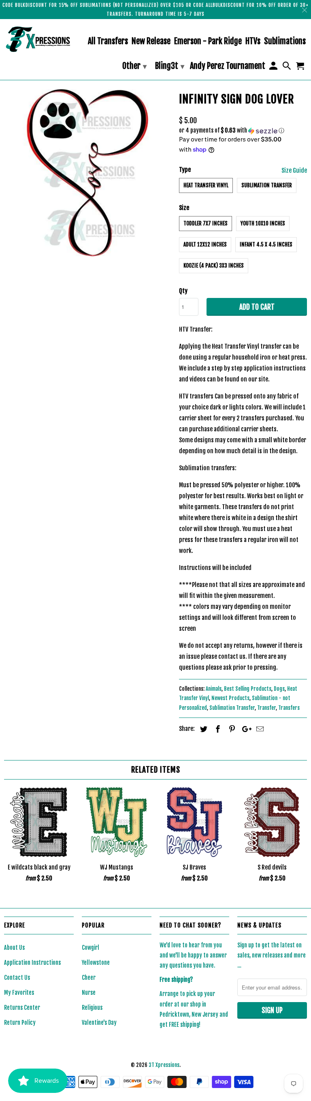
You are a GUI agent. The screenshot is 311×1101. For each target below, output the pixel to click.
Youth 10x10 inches (263, 223)
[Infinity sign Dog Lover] (87, 172)
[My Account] (274, 67)
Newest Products (230, 698)
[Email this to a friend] (258, 728)
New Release (151, 41)
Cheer (89, 977)
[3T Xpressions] (39, 39)
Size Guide (294, 170)
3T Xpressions (164, 1065)
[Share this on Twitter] (202, 728)
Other (134, 66)
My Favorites (19, 992)
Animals (214, 688)
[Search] (287, 67)
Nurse (89, 992)
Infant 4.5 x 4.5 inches (266, 244)
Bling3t (169, 66)
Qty (183, 291)
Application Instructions (32, 962)
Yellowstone (96, 962)
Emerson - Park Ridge (208, 41)
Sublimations (285, 41)
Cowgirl (90, 947)
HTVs (252, 41)
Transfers (289, 708)
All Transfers (108, 41)
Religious (92, 1007)
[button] (243, 131)
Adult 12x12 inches (205, 244)
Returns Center (22, 1007)
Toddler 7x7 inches (205, 223)
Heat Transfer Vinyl (205, 185)
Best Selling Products (247, 688)
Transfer (266, 708)
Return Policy (20, 1022)
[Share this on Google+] (244, 728)
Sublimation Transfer (266, 185)
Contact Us (17, 977)
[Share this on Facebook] (216, 728)
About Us (14, 947)
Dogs (279, 688)
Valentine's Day (99, 1022)
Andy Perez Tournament (227, 66)
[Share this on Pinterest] (230, 728)
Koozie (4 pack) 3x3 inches (213, 265)
